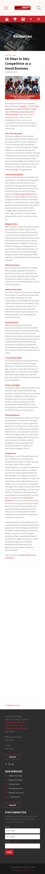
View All (12, 805)
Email (7, 841)
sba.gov (22, 106)
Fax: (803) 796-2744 (14, 725)
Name (7, 826)
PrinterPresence (27, 870)
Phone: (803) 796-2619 (15, 722)
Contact (12, 757)
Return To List (13, 705)
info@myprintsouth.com (16, 728)
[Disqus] (22, 597)
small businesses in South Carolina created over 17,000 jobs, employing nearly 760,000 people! (22, 110)
